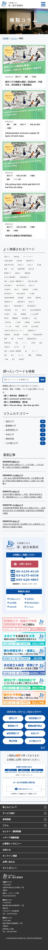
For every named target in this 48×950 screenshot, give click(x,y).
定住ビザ (31, 285)
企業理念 (30, 599)
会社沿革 (13, 607)
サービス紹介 (9, 813)
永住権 (39, 265)
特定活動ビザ (8, 285)
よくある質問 (34, 314)
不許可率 (20, 339)
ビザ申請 (18, 322)
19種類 (9, 128)
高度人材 (31, 269)
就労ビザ (18, 76)
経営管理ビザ (8, 293)
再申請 (6, 318)
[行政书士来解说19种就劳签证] (24, 220)
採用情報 (7, 819)
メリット (24, 343)
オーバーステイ (28, 256)
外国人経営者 (21, 293)
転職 (5, 269)
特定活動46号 (31, 306)
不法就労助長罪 (37, 334)
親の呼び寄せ (21, 285)
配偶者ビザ (7, 273)
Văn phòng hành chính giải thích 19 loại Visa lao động (22, 185)
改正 (13, 359)
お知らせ (7, 850)
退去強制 (16, 334)
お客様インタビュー (12, 843)
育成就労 (21, 359)
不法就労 (26, 334)
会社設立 (7, 314)
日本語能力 (7, 310)
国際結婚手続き (32, 339)
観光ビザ (31, 302)
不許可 (24, 310)
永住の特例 (34, 326)
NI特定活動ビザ (19, 306)
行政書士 (27, 322)
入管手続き (7, 322)
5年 (24, 347)
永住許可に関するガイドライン (14, 330)
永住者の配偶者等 (35, 310)
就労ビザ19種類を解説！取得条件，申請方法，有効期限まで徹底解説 (23, 83)
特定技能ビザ (26, 318)
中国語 (16, 230)
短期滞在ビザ (8, 302)
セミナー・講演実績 (12, 831)
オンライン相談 (10, 856)
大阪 (16, 343)
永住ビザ (30, 265)
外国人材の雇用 (35, 124)
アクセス (30, 607)
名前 (35, 318)
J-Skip (6, 359)
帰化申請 (16, 256)
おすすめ (16, 347)
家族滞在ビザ (30, 260)
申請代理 (37, 322)
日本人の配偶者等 (9, 277)
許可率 (25, 326)
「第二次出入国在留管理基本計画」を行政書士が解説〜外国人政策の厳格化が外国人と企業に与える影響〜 (23, 480)
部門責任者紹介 (33, 603)
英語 (15, 124)
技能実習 (25, 289)
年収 (12, 269)
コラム (6, 825)
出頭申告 (19, 260)
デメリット (35, 351)
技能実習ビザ (32, 330)
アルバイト (21, 355)
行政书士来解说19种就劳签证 (18, 236)
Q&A (15, 314)
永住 (12, 355)
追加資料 (21, 297)
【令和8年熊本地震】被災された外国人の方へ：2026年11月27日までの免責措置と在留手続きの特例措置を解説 (24, 510)
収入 (16, 310)
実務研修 (7, 334)
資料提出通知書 (9, 297)
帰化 (5, 355)
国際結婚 (27, 273)
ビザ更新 (31, 293)
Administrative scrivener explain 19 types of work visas (22, 134)
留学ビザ (21, 265)
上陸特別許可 (21, 302)
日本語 (34, 76)
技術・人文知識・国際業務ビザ (14, 281)
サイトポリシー (10, 868)
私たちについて (10, 807)
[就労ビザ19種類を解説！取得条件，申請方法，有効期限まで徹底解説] (24, 72)
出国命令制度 (8, 260)
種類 (26, 76)
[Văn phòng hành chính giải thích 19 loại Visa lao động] (24, 169)
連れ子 (16, 289)
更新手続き (7, 343)
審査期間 (15, 318)
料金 (12, 339)
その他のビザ (25, 443)
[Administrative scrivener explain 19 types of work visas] (24, 117)
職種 (29, 355)
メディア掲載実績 (11, 837)
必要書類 (23, 314)
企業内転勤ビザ (24, 277)
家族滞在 (38, 297)
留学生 (29, 297)
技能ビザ (7, 306)
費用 (5, 339)
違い (26, 351)
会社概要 (13, 603)
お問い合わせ (9, 862)
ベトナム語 (17, 179)
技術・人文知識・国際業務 (12, 351)
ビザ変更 (35, 289)
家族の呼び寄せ (9, 265)
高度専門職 (21, 269)
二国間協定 (38, 355)
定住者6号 (7, 289)
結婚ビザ (18, 273)
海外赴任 (7, 347)
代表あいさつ (14, 599)
